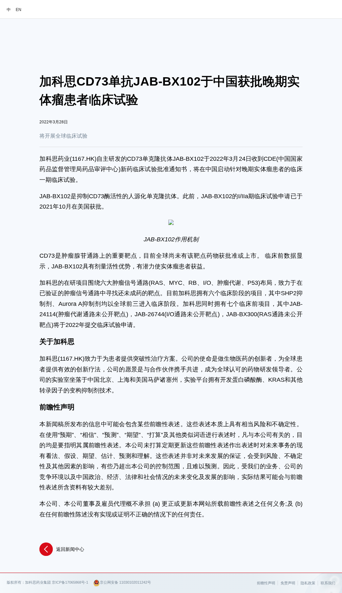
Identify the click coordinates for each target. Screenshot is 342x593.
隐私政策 (308, 583)
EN (18, 9)
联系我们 (328, 583)
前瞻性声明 (266, 583)
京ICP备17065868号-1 (70, 582)
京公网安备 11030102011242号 (125, 582)
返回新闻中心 (70, 549)
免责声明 (288, 583)
